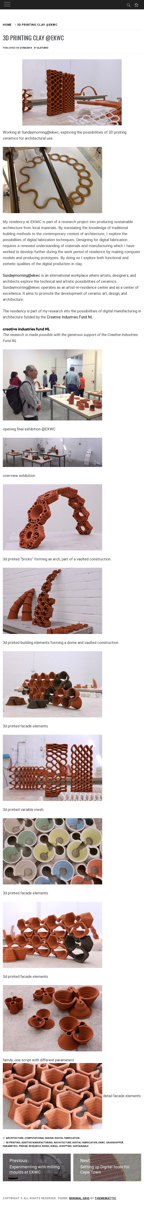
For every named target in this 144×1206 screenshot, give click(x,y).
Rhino (45, 1146)
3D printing (13, 1142)
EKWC (101, 1142)
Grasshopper (114, 1142)
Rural (54, 1146)
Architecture (14, 1138)
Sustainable (80, 1146)
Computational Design (39, 1138)
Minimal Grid (79, 1198)
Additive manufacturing (36, 1142)
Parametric (10, 1146)
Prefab (23, 1146)
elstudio (42, 48)
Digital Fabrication (67, 1138)
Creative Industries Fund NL (70, 317)
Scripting (65, 1146)
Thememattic (105, 1198)
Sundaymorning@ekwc (21, 275)
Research (35, 1146)
